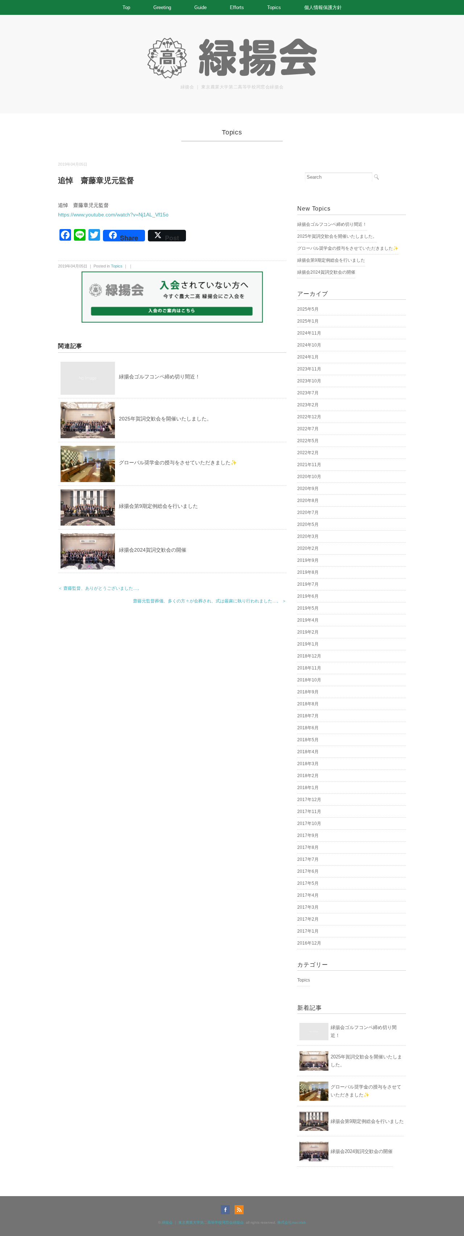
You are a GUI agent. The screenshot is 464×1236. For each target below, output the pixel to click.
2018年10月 (309, 680)
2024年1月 (308, 357)
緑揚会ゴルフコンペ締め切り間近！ (159, 376)
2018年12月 (309, 656)
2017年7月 (308, 859)
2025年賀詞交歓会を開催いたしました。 (165, 419)
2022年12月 (309, 416)
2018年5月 (308, 739)
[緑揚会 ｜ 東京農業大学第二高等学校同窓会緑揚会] (232, 41)
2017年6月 (308, 871)
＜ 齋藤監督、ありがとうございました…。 (100, 588)
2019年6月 (308, 596)
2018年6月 (308, 727)
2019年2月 (308, 632)
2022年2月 (308, 452)
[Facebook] (227, 1209)
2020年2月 (308, 548)
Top (126, 7)
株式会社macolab (291, 1222)
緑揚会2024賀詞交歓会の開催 (152, 550)
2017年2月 (308, 919)
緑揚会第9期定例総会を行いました (158, 506)
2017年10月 (309, 823)
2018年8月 (308, 703)
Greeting (162, 7)
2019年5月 (308, 608)
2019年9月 (308, 560)
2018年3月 (308, 763)
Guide (200, 7)
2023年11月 (309, 369)
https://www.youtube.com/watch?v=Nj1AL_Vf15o (113, 214)
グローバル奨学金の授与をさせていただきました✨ (178, 462)
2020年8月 (308, 500)
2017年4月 (308, 895)
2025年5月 (308, 309)
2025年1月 (308, 321)
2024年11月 (309, 333)
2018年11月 (309, 668)
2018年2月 (308, 775)
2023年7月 (308, 392)
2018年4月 (308, 751)
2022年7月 (308, 428)
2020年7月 (308, 512)
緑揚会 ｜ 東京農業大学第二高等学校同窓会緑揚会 (203, 1222)
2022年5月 (308, 440)
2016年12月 (309, 943)
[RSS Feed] (239, 1209)
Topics (274, 7)
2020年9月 (308, 488)
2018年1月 (308, 787)
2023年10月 (309, 380)
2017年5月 (308, 883)
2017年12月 (309, 799)
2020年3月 (308, 536)
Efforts (237, 7)
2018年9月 (308, 691)
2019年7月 (308, 584)
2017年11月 (309, 811)
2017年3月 (308, 907)
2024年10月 (309, 345)
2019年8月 (308, 572)
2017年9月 (308, 835)
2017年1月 (308, 931)
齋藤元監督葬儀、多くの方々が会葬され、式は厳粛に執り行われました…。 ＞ (209, 601)
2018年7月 (308, 715)
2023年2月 (308, 404)
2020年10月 (309, 476)
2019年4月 (308, 620)
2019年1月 (308, 644)
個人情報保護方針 (323, 7)
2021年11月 (309, 464)
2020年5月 (308, 524)
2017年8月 (308, 847)
